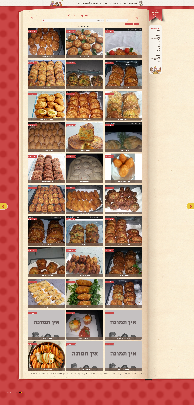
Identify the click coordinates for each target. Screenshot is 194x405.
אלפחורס (108, 375)
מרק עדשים (87, 375)
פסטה (159, 45)
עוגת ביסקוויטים (72, 373)
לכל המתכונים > (129, 24)
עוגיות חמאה (123, 375)
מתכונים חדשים (121, 3)
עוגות (159, 46)
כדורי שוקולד (118, 373)
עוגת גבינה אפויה (74, 375)
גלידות (158, 61)
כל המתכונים (133, 3)
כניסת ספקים (130, 373)
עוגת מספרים (51, 373)
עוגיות (158, 50)
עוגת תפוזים (92, 373)
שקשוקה (57, 373)
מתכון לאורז (66, 375)
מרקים (158, 30)
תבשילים (158, 35)
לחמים (158, 43)
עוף (159, 41)
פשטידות (158, 55)
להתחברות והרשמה (83, 3)
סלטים (158, 54)
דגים (159, 34)
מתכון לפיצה (98, 373)
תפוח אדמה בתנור (64, 373)
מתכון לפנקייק (105, 373)
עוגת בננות (35, 373)
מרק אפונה (45, 373)
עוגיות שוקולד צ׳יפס (115, 375)
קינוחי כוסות (157, 59)
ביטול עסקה (136, 373)
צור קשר (112, 3)
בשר (159, 48)
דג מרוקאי (98, 375)
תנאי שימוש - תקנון (58, 375)
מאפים (158, 37)
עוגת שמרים (79, 373)
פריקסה (40, 373)
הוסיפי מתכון (97, 3)
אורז (159, 32)
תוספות (158, 52)
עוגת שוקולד (112, 373)
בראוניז (103, 375)
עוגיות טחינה (29, 373)
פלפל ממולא (81, 375)
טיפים (105, 3)
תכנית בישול (50, 375)
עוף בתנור (93, 375)
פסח (159, 57)
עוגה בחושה (85, 373)
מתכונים (124, 373)
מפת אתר (142, 373)
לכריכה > (136, 24)
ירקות (159, 39)
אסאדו (44, 375)
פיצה (159, 63)
